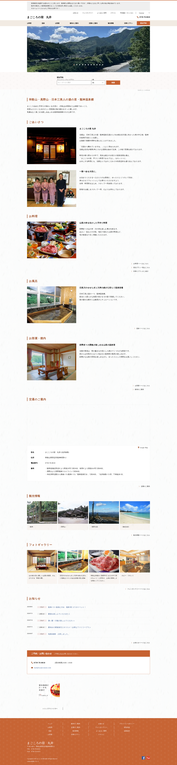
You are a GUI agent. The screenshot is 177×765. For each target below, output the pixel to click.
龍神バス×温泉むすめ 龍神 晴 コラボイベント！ (67, 607)
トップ (50, 723)
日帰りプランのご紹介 (140, 271)
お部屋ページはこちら (142, 385)
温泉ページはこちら (143, 328)
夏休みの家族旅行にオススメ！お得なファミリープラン (69, 627)
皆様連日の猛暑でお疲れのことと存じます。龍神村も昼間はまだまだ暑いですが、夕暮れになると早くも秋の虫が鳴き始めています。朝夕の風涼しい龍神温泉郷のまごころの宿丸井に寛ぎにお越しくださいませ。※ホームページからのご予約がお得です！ (76, 6)
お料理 (50, 727)
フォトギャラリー (101, 727)
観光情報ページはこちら (141, 535)
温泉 (50, 731)
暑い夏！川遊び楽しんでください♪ (61, 621)
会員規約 (127, 731)
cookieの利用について (33, 761)
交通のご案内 (145, 486)
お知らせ (101, 723)
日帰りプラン (75, 734)
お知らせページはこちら (141, 642)
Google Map (144, 447)
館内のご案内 (139, 389)
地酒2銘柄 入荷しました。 (59, 634)
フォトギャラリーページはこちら (138, 589)
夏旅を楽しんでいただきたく (59, 614)
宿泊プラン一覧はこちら (141, 267)
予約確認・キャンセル (126, 13)
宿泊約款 (127, 727)
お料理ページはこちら (140, 263)
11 (102, 64)
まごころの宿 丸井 (40, 743)
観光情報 (76, 731)
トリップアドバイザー (50, 708)
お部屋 (50, 734)
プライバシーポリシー (126, 723)
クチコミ (101, 734)
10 (100, 64)
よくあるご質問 (101, 731)
